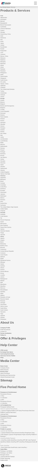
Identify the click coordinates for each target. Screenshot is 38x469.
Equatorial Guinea (5, 260)
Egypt (2, 258)
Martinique (3, 196)
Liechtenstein (4, 139)
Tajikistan (3, 85)
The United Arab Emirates (7, 89)
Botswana (3, 244)
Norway (2, 148)
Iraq (1, 39)
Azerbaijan (3, 19)
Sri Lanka (3, 82)
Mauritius (2, 286)
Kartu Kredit (11, 447)
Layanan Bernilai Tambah (7, 456)
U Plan (2, 396)
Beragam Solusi (4, 455)
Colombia (3, 185)
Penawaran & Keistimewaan (8, 392)
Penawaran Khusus (5, 394)
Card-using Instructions (7, 354)
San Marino (3, 157)
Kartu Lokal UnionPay (20, 447)
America (2, 176)
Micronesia (3, 223)
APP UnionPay (20, 442)
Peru (1, 201)
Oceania (2, 212)
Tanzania (2, 312)
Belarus (2, 102)
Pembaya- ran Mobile (6, 451)
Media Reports (4, 369)
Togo (1, 313)
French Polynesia (5, 220)
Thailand (2, 87)
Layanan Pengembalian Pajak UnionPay (20, 434)
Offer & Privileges (13, 338)
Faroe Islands (4, 117)
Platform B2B (4, 460)
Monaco (2, 144)
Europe (2, 98)
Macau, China (4, 56)
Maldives (2, 60)
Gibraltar (2, 124)
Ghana (2, 267)
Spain (2, 164)
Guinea (2, 269)
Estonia (2, 115)
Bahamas (3, 179)
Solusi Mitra (3, 449)
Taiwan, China (4, 84)
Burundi (2, 247)
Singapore (3, 78)
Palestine (3, 71)
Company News (4, 368)
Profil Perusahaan (5, 329)
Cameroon (3, 249)
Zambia (2, 317)
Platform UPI (14, 410)
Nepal (2, 65)
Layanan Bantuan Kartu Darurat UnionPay (12, 432)
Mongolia (3, 61)
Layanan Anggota (6, 410)
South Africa (3, 308)
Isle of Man (3, 133)
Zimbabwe (3, 319)
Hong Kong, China (5, 34)
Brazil (2, 181)
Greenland (3, 192)
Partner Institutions (5, 333)
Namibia (2, 291)
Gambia (2, 266)
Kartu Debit (4, 447)
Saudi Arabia (3, 76)
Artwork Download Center (7, 377)
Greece (2, 126)
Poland (2, 150)
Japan (2, 43)
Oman (2, 67)
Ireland (2, 131)
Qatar (1, 74)
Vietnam (2, 95)
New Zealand (4, 225)
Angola (2, 240)
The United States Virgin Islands (9, 207)
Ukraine (2, 170)
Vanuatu (2, 234)
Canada (2, 183)
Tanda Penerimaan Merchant (26, 410)
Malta (1, 142)
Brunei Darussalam (5, 25)
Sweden (2, 166)
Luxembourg (3, 141)
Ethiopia (2, 262)
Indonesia (3, 38)
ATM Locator (4, 350)
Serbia (2, 159)
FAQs (2, 357)
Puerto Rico (3, 203)
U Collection (3, 397)
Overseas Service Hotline (7, 355)
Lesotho (2, 275)
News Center (4, 366)
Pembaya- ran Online (6, 453)
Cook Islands (4, 216)
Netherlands (3, 146)
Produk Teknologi (5, 458)
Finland (2, 118)
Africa (2, 236)
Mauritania (3, 284)
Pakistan (2, 69)
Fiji (1, 218)
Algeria (2, 238)
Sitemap (6, 380)
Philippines (3, 72)
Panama (2, 199)
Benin (2, 242)
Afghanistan (3, 17)
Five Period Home (5, 7)
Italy (1, 135)
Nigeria (2, 295)
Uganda (2, 315)
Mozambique (4, 290)
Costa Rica (3, 187)
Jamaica (2, 194)
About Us (7, 322)
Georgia (2, 32)
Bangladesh (3, 23)
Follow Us (3, 335)
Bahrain (2, 21)
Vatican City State (5, 174)
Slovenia (2, 163)
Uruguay (2, 210)
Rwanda (2, 301)
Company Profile (5, 327)
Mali (1, 282)
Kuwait (2, 49)
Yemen (2, 96)
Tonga (2, 233)
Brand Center (4, 371)
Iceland (2, 130)
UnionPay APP (21, 440)
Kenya (2, 273)
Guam (2, 221)
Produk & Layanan (5, 429)
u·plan (2, 399)
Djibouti (2, 256)
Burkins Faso (4, 245)
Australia (2, 214)
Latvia (2, 137)
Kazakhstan (3, 47)
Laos (1, 52)
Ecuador (2, 190)
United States (4, 209)
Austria (2, 100)
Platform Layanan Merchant (8, 412)
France (2, 120)
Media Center (10, 361)
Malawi (2, 280)
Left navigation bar (5, 405)
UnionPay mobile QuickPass (9, 440)
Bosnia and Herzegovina (7, 106)
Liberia (2, 277)
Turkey (2, 91)
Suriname (3, 205)
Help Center (9, 345)
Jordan (2, 45)
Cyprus (2, 30)
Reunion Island (4, 299)
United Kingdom (4, 172)
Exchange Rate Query (6, 352)
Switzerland (3, 168)
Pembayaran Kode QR (31, 442)
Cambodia (3, 26)
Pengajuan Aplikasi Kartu (7, 407)
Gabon (2, 264)
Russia (2, 155)
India (1, 36)
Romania (2, 153)
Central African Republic (7, 251)
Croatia (2, 109)
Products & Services (15, 10)
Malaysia (2, 58)
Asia (1, 15)
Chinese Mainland (5, 28)
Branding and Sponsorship (7, 375)
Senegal (2, 302)
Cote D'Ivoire (3, 255)
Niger (1, 293)
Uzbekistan (3, 93)
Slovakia (2, 161)
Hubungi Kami (4, 414)
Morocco (2, 288)
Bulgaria (2, 107)
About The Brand (5, 373)
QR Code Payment (31, 440)
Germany (2, 122)
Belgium (2, 104)
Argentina (3, 177)
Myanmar (3, 63)
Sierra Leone (4, 306)
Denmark (2, 113)
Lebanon (2, 54)
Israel (1, 41)
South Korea (3, 80)
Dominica (3, 188)
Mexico (2, 198)
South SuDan (4, 310)
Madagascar (3, 279)
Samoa (2, 229)
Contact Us (3, 331)
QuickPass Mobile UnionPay (8, 442)
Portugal (2, 152)
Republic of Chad (5, 297)
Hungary (2, 128)
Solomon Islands (5, 231)
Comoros (2, 253)
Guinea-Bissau (4, 271)
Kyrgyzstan (3, 50)
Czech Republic (4, 111)
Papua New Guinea (5, 227)
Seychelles (3, 304)
